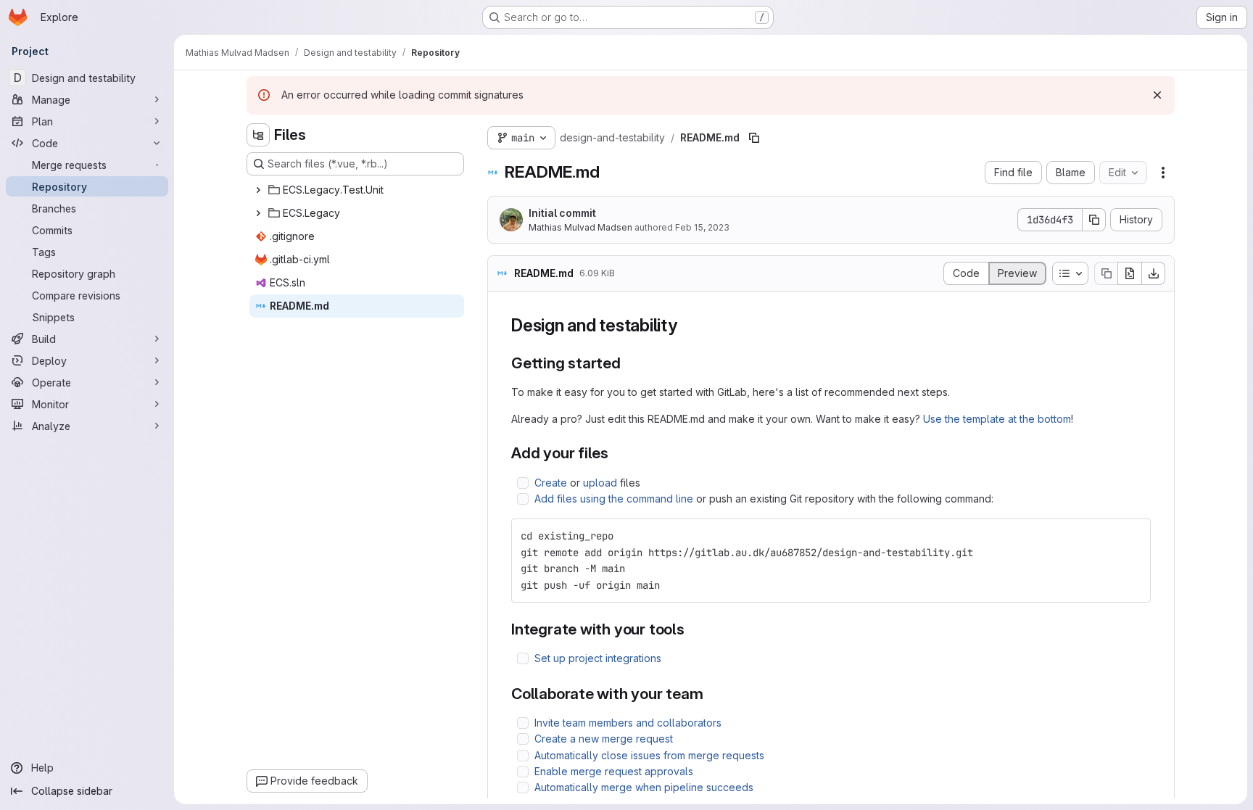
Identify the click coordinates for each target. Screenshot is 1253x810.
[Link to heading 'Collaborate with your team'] (711, 694)
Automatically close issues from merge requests (649, 755)
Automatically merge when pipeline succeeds (643, 787)
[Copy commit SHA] (1094, 219)
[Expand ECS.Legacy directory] (258, 213)
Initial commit (562, 213)
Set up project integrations (597, 658)
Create (550, 482)
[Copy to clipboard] (1133, 535)
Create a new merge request (603, 738)
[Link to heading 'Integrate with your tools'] (693, 629)
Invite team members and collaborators (627, 722)
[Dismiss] (1157, 95)
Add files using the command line (613, 498)
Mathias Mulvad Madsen (580, 227)
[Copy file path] (754, 137)
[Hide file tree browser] (258, 134)
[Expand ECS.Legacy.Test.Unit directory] (258, 190)
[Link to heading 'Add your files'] (616, 453)
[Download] (1153, 273)
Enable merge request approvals (613, 771)
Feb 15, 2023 (702, 227)
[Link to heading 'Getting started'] (629, 363)
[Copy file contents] (1105, 273)
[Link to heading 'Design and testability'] (686, 325)
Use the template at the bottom (997, 419)
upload (600, 482)
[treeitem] (356, 190)
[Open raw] (1129, 273)
